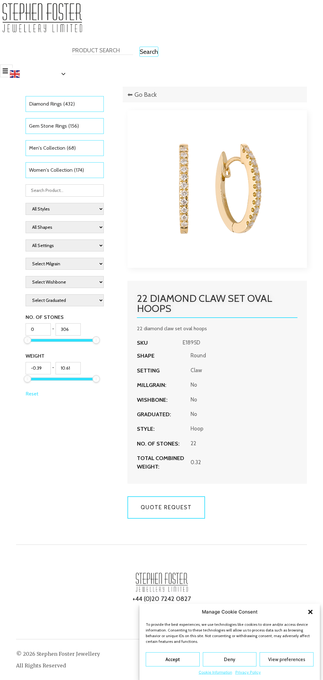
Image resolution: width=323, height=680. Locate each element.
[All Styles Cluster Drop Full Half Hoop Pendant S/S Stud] (65, 209)
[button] (310, 612)
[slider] (27, 340)
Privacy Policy (248, 672)
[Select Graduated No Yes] (65, 300)
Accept (173, 659)
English (31, 73)
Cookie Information (215, 672)
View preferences (286, 659)
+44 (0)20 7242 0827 (161, 598)
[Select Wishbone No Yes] (65, 282)
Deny (229, 659)
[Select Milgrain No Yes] (65, 264)
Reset (32, 394)
